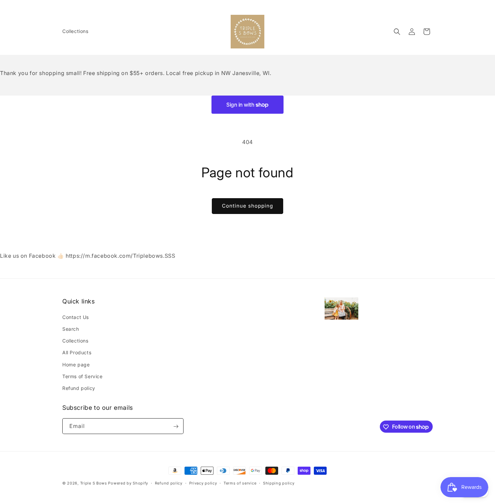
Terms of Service (82, 376)
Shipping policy (279, 482)
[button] (397, 31)
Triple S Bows (93, 483)
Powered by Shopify (128, 483)
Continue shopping (247, 206)
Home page (76, 364)
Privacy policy (203, 482)
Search (70, 328)
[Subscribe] (175, 426)
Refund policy (78, 388)
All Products (76, 352)
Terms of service (240, 482)
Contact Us (75, 317)
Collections (75, 340)
